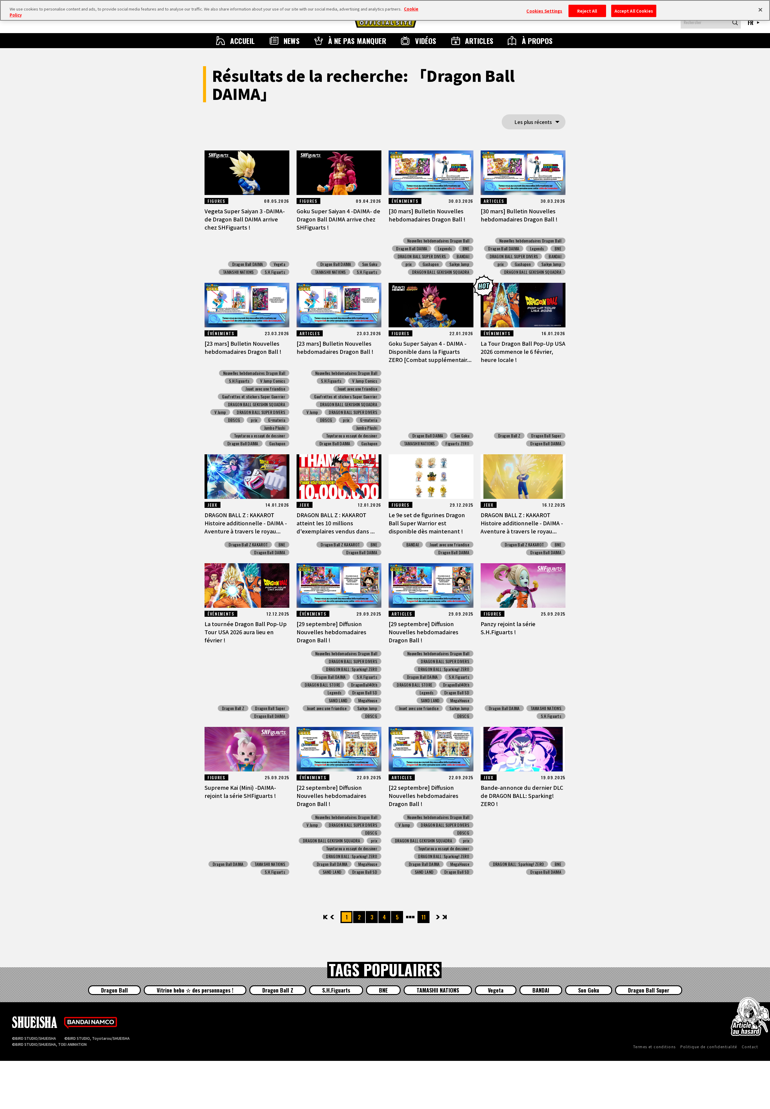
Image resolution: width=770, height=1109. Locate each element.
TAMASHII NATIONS (238, 272)
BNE (466, 249)
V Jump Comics (272, 381)
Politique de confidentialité (708, 1046)
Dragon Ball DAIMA (247, 264)
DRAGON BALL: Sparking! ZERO (351, 669)
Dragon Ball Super (546, 436)
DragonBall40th (364, 685)
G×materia (276, 420)
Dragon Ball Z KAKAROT (248, 545)
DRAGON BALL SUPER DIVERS (422, 256)
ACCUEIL (242, 40)
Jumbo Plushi (274, 428)
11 (423, 917)
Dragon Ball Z (509, 436)
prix (408, 264)
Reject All (587, 11)
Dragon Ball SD (364, 693)
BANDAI (463, 256)
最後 (444, 917)
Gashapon (431, 264)
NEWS (292, 40)
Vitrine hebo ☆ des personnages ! (195, 990)
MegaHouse (367, 700)
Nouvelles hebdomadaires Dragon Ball (438, 241)
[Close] (760, 9)
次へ (438, 917)
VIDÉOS (425, 40)
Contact (750, 1046)
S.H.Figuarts (275, 272)
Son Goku (369, 264)
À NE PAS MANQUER (357, 40)
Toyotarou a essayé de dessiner (259, 436)
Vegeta (279, 264)
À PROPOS (537, 40)
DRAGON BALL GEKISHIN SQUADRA (440, 272)
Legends (445, 249)
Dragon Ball (114, 990)
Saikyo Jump (459, 264)
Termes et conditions (654, 1046)
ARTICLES (479, 40)
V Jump (220, 412)
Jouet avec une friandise (265, 389)
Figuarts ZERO (457, 443)
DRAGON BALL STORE (322, 685)
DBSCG (234, 420)
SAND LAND (338, 700)
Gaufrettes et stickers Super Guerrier (253, 397)
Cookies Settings (544, 11)
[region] (385, 10)
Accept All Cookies (633, 11)
